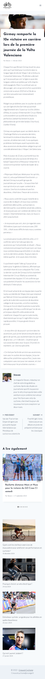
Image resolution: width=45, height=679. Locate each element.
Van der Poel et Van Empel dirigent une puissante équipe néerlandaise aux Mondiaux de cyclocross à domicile (11, 424)
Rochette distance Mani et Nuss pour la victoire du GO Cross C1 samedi (21, 488)
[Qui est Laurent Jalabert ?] (22, 639)
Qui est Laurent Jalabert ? (13, 653)
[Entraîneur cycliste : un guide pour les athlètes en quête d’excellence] (22, 603)
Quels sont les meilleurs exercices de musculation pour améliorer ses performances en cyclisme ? (22, 548)
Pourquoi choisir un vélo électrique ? (17, 584)
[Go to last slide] (6, 479)
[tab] (18, 506)
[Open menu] (40, 5)
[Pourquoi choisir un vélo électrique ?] (22, 569)
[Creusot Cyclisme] (7, 5)
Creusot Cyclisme (26, 670)
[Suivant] (39, 479)
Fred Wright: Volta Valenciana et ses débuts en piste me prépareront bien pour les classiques (33, 423)
